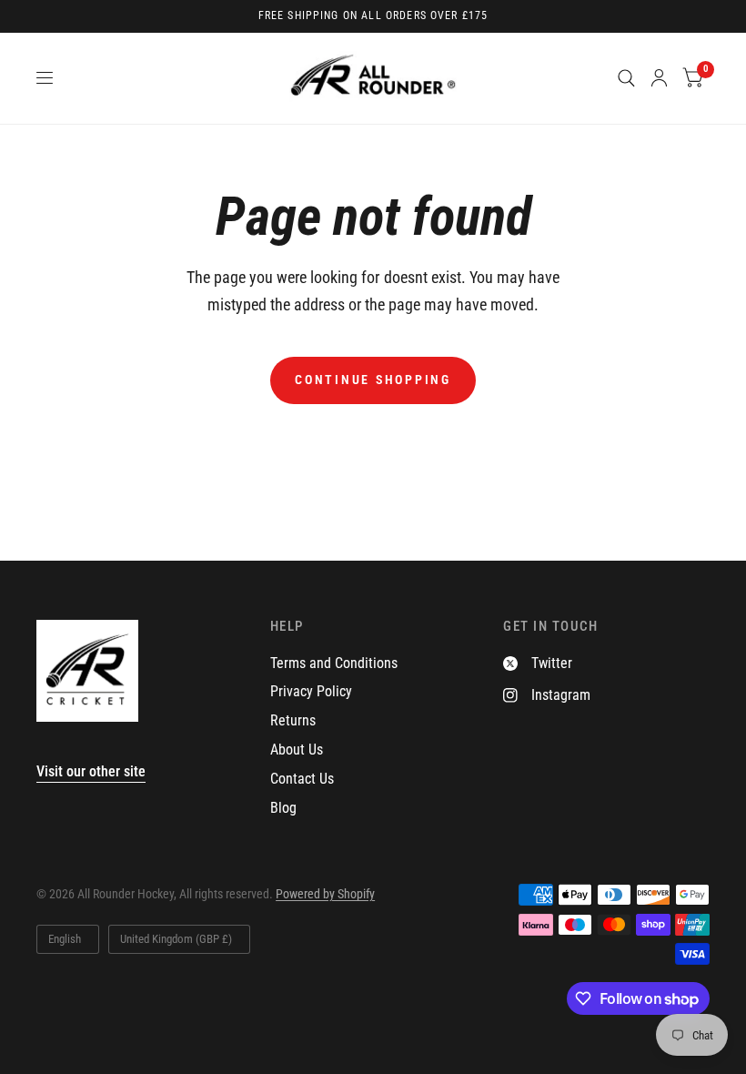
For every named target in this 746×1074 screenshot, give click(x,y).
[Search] (626, 78)
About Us (296, 749)
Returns (293, 720)
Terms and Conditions (334, 663)
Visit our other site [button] (91, 771)
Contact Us (302, 778)
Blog (283, 807)
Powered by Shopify (325, 894)
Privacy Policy (311, 691)
